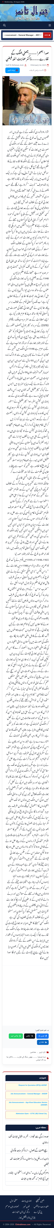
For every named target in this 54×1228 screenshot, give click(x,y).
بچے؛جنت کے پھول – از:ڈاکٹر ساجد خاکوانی (30, 1150)
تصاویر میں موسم (12, 1206)
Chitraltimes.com (23, 1224)
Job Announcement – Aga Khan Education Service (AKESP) (28, 1103)
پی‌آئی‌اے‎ (38, 1211)
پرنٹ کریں (11, 70)
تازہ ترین (42, 1052)
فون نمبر (26, 1206)
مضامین (33, 1052)
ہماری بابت (27, 1200)
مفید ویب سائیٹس (41, 1206)
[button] (50, 25)
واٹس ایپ (14, 1036)
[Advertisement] (27, 996)
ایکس (28, 1036)
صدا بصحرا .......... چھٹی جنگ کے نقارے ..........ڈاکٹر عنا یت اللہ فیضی (26, 1059)
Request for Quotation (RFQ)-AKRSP (33, 1085)
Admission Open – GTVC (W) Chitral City (31, 1113)
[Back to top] (5, 1225)
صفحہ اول (13, 1200)
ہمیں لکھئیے (40, 1200)
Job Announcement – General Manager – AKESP (29, 1094)
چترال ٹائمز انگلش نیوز (27, 1217)
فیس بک (41, 1036)
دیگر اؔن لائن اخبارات (21, 1211)
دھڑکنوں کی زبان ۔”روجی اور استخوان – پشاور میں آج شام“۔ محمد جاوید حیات (28, 1175)
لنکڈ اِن (41, 1042)
